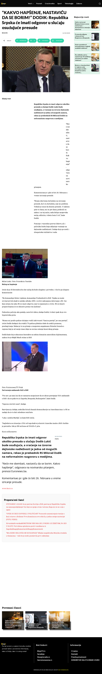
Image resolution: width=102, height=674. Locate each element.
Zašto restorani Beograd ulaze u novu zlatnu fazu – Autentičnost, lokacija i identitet (13, 624)
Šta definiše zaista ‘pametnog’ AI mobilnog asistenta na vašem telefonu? (83, 57)
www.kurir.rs (7, 488)
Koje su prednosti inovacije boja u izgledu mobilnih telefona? (58, 624)
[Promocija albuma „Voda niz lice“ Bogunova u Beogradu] (36, 620)
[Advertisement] (17, 134)
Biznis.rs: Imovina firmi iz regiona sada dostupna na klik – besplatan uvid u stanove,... (82, 68)
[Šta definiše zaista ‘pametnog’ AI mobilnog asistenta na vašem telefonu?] (95, 57)
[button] (100, 3)
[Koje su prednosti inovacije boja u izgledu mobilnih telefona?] (59, 620)
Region (4, 33)
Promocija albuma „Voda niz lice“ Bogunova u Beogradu (36, 625)
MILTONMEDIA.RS (63, 670)
